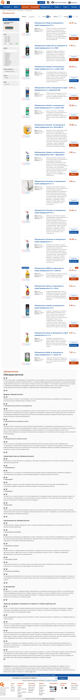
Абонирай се (62, 678)
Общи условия (31, 687)
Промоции (25, 7)
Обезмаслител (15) (9, 71)
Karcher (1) (7, 64)
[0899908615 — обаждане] (48, 2)
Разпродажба (34, 7)
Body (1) (7, 65)
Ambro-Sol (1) (8, 62)
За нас (12, 685)
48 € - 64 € (7, 40)
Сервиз (57, 7)
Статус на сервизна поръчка (22, 693)
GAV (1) (7, 58)
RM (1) (6, 77)
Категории (6, 7)
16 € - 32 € (7, 37)
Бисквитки (30, 692)
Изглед (44, 16)
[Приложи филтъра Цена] (17, 43)
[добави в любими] (23, 34)
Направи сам (74, 687)
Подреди (24, 16)
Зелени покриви (74, 685)
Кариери (13, 687)
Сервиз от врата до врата (22, 689)
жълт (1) (7, 84)
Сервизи (19, 687)
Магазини (13, 689)
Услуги (65, 7)
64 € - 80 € (7, 41)
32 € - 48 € (7, 39)
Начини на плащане (41, 688)
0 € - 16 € (7, 36)
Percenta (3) (8, 61)
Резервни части (45, 7)
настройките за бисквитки (51, 680)
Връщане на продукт (42, 694)
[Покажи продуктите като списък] (48, 17)
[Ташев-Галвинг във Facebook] (62, 688)
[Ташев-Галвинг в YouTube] (66, 688)
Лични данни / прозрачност (31, 689)
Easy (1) (7, 57)
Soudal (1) (7, 56)
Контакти (74, 7)
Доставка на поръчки (41, 691)
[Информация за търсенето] (8, 2)
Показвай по (66, 17)
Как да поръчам (42, 685)
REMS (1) (7, 60)
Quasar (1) (7, 54)
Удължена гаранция (20, 696)
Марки (16, 7)
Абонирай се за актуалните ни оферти (24, 678)
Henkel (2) (7, 53)
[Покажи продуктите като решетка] (50, 17)
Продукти (55, 16)
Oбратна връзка (31, 685)
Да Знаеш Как (74, 689)
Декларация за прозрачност (48, 698)
